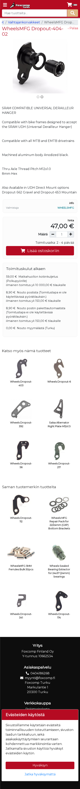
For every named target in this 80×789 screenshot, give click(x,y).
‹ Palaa (73, 28)
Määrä (43, 234)
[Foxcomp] (19, 5)
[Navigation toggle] (5, 5)
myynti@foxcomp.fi (40, 678)
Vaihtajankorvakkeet (24, 22)
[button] (7, 66)
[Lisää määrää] (70, 234)
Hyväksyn (40, 765)
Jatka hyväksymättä (40, 774)
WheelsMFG (65, 207)
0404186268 (40, 673)
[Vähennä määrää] (52, 234)
